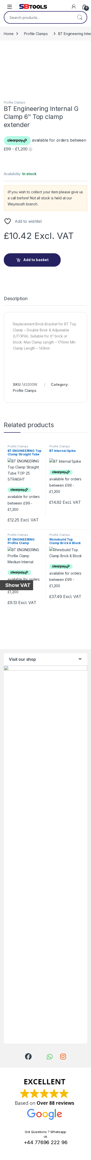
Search (80, 17)
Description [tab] (15, 298)
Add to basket (36, 260)
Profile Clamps (36, 34)
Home (8, 34)
